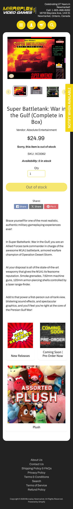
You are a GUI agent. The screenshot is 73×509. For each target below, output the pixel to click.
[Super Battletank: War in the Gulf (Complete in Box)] (20, 91)
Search (36, 481)
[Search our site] (51, 25)
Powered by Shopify (36, 502)
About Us (36, 459)
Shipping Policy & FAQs (37, 468)
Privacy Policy (36, 472)
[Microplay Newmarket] (19, 10)
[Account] (31, 25)
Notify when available (69, 107)
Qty (36, 167)
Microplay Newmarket (34, 499)
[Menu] (21, 25)
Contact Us (36, 464)
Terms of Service (36, 485)
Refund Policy (36, 489)
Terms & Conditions (36, 476)
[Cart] (41, 25)
